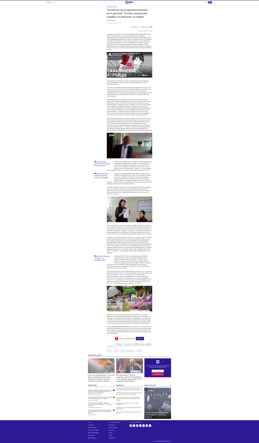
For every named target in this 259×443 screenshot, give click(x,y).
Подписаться (140, 338)
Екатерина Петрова (111, 20)
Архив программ (91, 438)
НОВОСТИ (120, 385)
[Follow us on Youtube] (137, 425)
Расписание (111, 438)
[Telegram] (206, 2)
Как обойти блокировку (93, 430)
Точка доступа (112, 425)
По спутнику (111, 430)
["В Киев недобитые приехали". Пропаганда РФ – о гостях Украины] (157, 403)
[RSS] (146, 425)
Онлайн (110, 432)
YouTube (110, 435)
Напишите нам (91, 435)
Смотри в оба (150, 385)
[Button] (134, 27)
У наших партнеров (113, 427)
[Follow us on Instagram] (140, 425)
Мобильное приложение (93, 432)
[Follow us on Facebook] (131, 425)
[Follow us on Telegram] (143, 425)
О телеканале (91, 425)
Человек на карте (112, 6)
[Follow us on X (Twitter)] (134, 425)
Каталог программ (92, 427)
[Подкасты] (150, 425)
